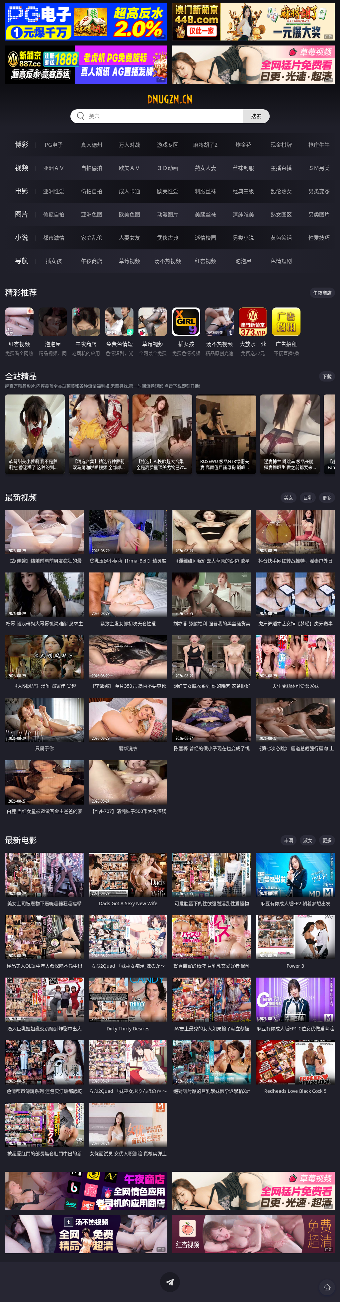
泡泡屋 (243, 261)
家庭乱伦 (91, 237)
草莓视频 (129, 261)
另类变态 (319, 191)
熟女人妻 (205, 168)
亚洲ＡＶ (53, 168)
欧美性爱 (167, 191)
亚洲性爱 (53, 191)
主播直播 (281, 168)
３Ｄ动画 (167, 168)
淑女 (307, 840)
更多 (327, 497)
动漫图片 (167, 214)
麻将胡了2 (205, 144)
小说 (21, 237)
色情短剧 (281, 261)
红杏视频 (205, 261)
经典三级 (243, 191)
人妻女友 (129, 237)
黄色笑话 (281, 237)
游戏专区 (167, 144)
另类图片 (319, 214)
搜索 (256, 116)
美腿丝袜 (205, 214)
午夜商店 (91, 261)
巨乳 (307, 497)
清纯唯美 (243, 214)
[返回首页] (327, 1287)
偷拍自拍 (91, 191)
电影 (21, 191)
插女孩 (54, 261)
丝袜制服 (243, 168)
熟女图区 (281, 214)
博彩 (21, 144)
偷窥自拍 (53, 214)
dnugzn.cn (170, 99)
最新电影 (21, 839)
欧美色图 (129, 214)
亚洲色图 (91, 214)
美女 (288, 497)
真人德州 (91, 144)
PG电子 (54, 144)
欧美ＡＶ (129, 168)
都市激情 (53, 237)
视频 (21, 167)
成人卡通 (129, 191)
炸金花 (243, 144)
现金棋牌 (281, 144)
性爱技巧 (319, 237)
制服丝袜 (205, 191)
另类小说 (243, 237)
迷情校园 (205, 237)
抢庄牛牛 (319, 144)
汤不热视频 (167, 261)
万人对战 (129, 144)
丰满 (288, 840)
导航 (21, 260)
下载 (327, 376)
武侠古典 (167, 237)
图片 (21, 214)
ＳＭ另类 (319, 168)
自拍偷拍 (91, 168)
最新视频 (21, 497)
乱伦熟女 (281, 191)
